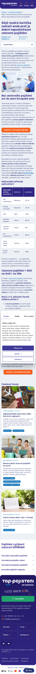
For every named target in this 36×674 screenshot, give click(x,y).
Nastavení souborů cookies (10, 661)
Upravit (16, 354)
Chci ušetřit (19, 599)
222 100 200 (8, 616)
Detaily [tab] (17, 316)
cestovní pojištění (23, 65)
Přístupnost (24, 661)
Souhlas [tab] (6, 316)
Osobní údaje (14, 658)
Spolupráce (24, 635)
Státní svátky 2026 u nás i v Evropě (18, 517)
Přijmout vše (18, 348)
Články (4, 12)
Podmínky (5, 658)
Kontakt (6, 627)
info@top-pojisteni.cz (12, 619)
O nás (22, 627)
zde (29, 340)
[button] (18, 555)
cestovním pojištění (16, 278)
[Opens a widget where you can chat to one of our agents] (29, 670)
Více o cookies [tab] (29, 316)
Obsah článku (8, 44)
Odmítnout (18, 359)
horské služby (28, 173)
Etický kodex (25, 658)
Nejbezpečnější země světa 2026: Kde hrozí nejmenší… (17, 415)
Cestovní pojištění (15, 12)
